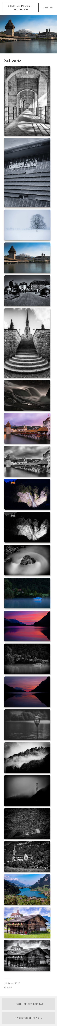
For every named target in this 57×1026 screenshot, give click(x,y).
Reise (9, 987)
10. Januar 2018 (12, 983)
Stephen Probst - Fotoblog (21, 7)
